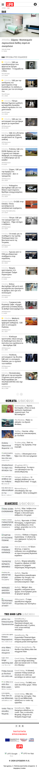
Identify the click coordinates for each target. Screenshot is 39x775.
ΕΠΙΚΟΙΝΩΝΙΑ (19, 734)
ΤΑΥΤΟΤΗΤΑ (19, 732)
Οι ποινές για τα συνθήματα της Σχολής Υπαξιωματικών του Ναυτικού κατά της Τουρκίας (12, 238)
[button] (3, 4)
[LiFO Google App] (11, 754)
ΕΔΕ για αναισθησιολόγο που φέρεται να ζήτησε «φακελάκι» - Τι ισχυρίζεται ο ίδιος (12, 66)
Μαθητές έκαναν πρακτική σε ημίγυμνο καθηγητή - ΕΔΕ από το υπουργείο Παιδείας (12, 322)
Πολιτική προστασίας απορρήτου (24, 766)
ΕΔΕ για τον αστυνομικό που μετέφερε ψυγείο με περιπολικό (12, 121)
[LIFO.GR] (10, 4)
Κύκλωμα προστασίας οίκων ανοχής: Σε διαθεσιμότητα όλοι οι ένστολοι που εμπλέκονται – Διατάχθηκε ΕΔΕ (12, 341)
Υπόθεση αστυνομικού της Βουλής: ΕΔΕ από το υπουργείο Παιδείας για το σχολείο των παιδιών (12, 359)
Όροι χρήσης (8, 766)
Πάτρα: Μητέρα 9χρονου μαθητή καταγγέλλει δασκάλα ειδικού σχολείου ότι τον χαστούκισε (12, 105)
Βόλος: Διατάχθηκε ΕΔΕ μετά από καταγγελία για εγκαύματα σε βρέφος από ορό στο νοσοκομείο (12, 288)
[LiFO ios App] (27, 754)
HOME (4, 8)
